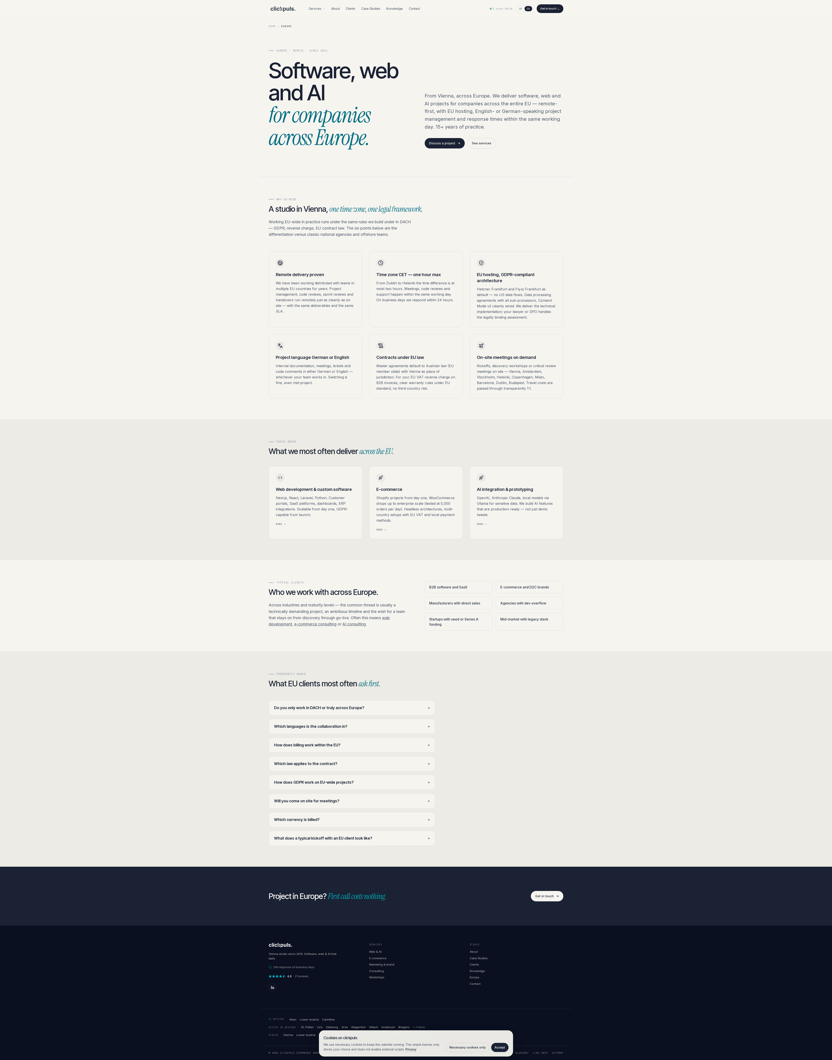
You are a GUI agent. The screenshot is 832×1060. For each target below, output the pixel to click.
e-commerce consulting (315, 624)
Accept (500, 1047)
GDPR (279, 228)
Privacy (410, 1049)
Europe (474, 977)
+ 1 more (419, 1027)
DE (520, 8)
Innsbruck (388, 1027)
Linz (320, 1027)
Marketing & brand (381, 964)
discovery (311, 617)
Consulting (376, 971)
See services (481, 143)
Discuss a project (442, 143)
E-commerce (378, 958)
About (335, 8)
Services (315, 8)
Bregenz (404, 1027)
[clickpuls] (283, 8)
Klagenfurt (358, 1027)
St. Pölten (307, 1027)
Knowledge (394, 8)
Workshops (376, 977)
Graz (344, 1027)
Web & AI (375, 951)
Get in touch (544, 896)
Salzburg (332, 1027)
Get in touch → (550, 8)
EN (528, 8)
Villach (373, 1027)
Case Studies (370, 8)
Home (272, 26)
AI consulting (354, 624)
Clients (350, 8)
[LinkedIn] (272, 987)
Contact (414, 8)
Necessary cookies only (467, 1047)
